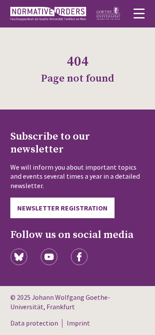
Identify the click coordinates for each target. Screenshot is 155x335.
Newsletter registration (62, 208)
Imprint (78, 323)
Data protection (34, 323)
